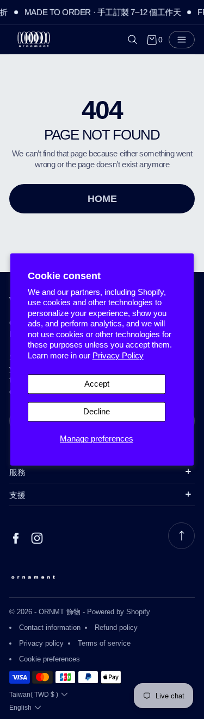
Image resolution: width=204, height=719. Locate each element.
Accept (96, 384)
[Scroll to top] (181, 535)
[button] (132, 39)
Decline (96, 412)
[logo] (33, 40)
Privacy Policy (118, 355)
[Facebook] (15, 538)
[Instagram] (37, 538)
